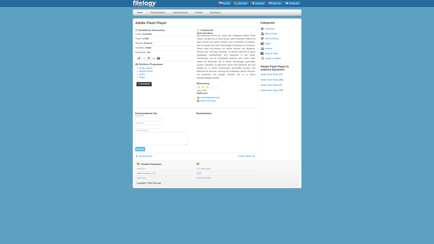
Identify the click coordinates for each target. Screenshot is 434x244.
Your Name (139, 116)
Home (140, 12)
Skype (142, 77)
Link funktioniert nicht (210, 97)
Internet (268, 48)
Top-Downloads (157, 12)
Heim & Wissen (272, 38)
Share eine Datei (208, 101)
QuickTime (141, 178)
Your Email (139, 123)
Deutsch (242, 4)
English (276, 4)
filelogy (151, 3)
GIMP (198, 173)
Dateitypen (215, 12)
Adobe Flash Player (270, 74)
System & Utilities (273, 58)
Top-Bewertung (180, 12)
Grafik (267, 44)
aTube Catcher (146, 68)
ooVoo (142, 74)
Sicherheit (269, 29)
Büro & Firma (271, 34)
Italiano (259, 4)
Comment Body (141, 130)
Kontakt (199, 12)
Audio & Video (271, 53)
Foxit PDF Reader (203, 178)
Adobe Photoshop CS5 (146, 173)
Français (294, 4)
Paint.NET (141, 169)
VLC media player (203, 169)
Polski (226, 4)
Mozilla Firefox (146, 71)
